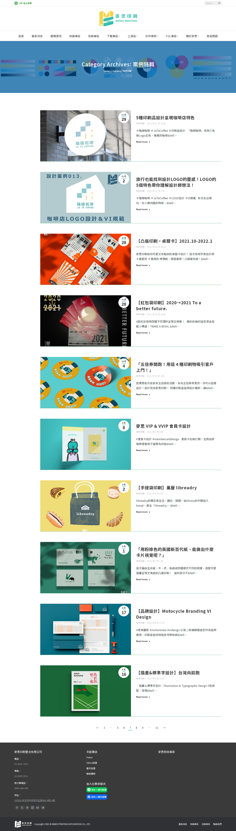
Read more (142, 141)
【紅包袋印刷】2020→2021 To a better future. (168, 305)
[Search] (219, 3)
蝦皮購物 (90, 773)
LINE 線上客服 (25, 3)
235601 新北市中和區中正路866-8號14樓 (34, 800)
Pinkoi (89, 757)
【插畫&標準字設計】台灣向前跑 (168, 673)
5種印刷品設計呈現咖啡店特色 (165, 117)
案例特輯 (140, 123)
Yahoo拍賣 (91, 762)
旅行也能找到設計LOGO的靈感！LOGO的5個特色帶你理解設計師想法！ (176, 182)
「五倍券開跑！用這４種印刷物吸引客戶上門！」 (175, 367)
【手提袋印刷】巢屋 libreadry (166, 487)
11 (156, 727)
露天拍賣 (90, 768)
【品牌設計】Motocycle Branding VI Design (173, 614)
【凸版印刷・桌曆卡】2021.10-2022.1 (174, 241)
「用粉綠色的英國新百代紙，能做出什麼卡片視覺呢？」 (175, 552)
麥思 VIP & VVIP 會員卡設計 (163, 426)
